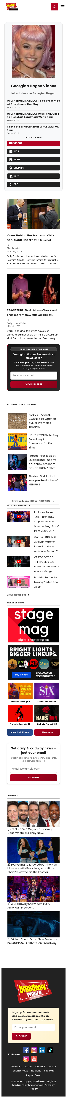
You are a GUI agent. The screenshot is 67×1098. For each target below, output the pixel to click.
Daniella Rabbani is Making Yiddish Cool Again (46, 582)
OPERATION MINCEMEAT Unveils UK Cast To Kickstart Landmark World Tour (33, 115)
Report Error (33, 1075)
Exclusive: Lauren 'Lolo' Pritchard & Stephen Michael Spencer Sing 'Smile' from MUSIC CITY (46, 521)
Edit (16, 176)
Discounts (47, 732)
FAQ (15, 184)
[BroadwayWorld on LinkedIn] (42, 1050)
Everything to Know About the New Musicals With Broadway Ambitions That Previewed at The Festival (32, 868)
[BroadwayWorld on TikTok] (50, 1050)
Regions (36, 1070)
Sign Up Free (34, 384)
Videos (18, 143)
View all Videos (16, 595)
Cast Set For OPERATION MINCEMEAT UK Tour (33, 128)
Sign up (33, 777)
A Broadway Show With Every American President (28, 905)
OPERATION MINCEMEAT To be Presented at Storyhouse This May (33, 102)
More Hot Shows (19, 732)
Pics (16, 151)
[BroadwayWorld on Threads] (26, 1058)
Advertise (16, 1066)
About (28, 1066)
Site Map (49, 1070)
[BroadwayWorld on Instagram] (34, 1050)
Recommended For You (21, 404)
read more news (33, 137)
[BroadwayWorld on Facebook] (26, 1050)
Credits (18, 167)
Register (34, 6)
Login (45, 6)
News (16, 159)
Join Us (52, 1066)
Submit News (20, 1070)
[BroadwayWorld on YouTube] (34, 1058)
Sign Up (21, 1036)
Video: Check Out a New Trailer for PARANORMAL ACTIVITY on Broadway (32, 941)
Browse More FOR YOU (31, 501)
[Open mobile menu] (62, 6)
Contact (40, 1066)
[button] (54, 6)
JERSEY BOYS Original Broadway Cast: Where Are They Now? (30, 831)
